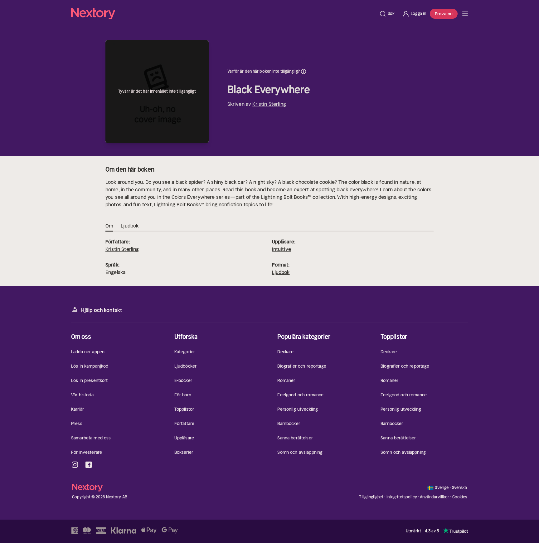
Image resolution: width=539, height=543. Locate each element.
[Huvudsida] (465, 13)
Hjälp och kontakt (101, 310)
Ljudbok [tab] (129, 226)
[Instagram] (75, 464)
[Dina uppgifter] (303, 71)
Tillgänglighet (371, 497)
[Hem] (223, 13)
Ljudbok (281, 272)
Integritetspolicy (401, 497)
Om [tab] (109, 226)
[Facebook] (88, 464)
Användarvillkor (434, 497)
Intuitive (281, 249)
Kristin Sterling (269, 104)
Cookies (459, 497)
